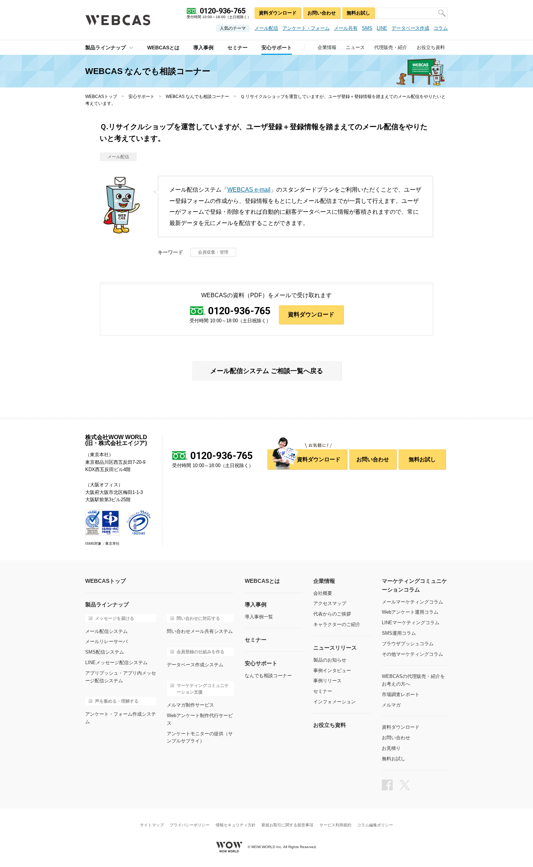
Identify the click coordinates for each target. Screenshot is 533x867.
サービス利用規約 (335, 825)
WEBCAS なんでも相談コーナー (197, 96)
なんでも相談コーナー (268, 675)
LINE (382, 28)
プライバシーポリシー (190, 825)
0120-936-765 (239, 311)
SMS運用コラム (399, 633)
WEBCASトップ (101, 96)
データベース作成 (410, 28)
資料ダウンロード (278, 13)
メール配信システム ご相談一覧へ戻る (266, 371)
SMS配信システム (104, 652)
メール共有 (346, 28)
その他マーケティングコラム (412, 654)
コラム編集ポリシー (375, 825)
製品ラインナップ (105, 47)
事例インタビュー (332, 670)
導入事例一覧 (259, 616)
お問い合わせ (321, 13)
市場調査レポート (401, 694)
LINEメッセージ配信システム (116, 662)
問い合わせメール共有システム (200, 631)
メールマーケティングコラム (412, 602)
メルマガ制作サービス (190, 705)
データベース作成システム (195, 664)
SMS (367, 28)
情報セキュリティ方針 (236, 825)
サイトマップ (152, 825)
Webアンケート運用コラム (410, 612)
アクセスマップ (329, 603)
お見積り (391, 748)
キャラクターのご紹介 (336, 624)
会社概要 (322, 593)
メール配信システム (106, 631)
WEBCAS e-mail (248, 190)
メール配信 (266, 28)
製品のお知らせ (329, 660)
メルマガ (391, 705)
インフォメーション (334, 701)
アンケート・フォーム (306, 28)
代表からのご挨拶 (332, 614)
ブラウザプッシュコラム (408, 643)
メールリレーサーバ (106, 641)
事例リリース (327, 680)
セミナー (322, 691)
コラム (441, 28)
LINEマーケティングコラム (410, 622)
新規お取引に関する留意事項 (287, 825)
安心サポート (141, 96)
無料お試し (358, 13)
